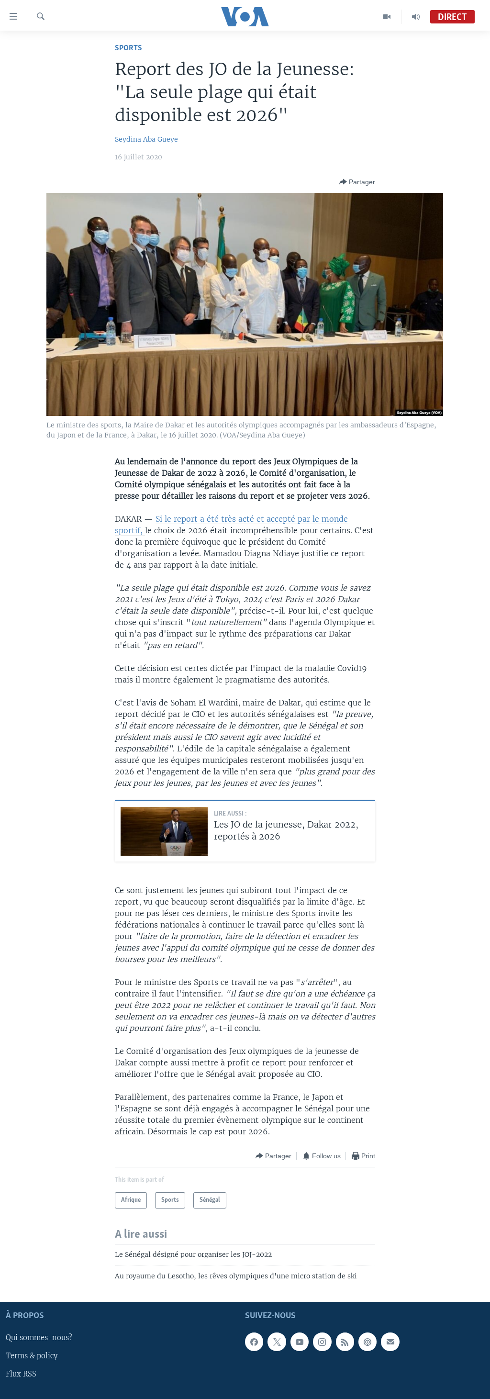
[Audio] (415, 17)
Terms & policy (31, 1356)
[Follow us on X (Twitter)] (276, 1342)
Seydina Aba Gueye (146, 139)
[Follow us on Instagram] (322, 1342)
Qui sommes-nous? (39, 1338)
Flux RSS (21, 1374)
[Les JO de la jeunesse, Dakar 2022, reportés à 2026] (164, 831)
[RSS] (345, 1342)
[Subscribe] (390, 1342)
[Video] (386, 17)
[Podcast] (367, 1342)
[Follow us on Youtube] (299, 1342)
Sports (128, 48)
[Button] (357, 182)
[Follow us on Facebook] (254, 1342)
